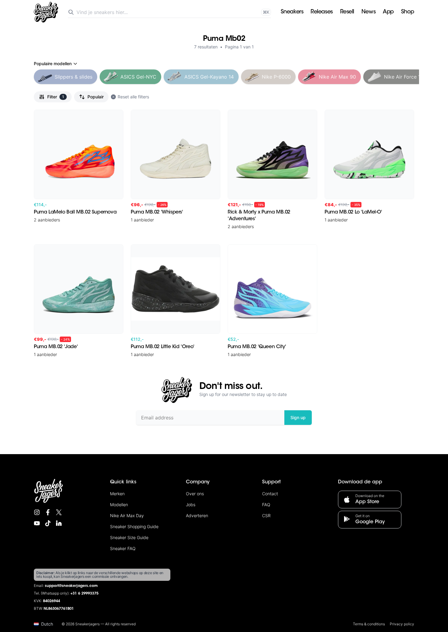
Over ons (195, 493)
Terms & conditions (369, 624)
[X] (59, 512)
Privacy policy (402, 624)
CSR (266, 515)
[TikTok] (48, 523)
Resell (347, 12)
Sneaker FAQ (123, 548)
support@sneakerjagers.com (71, 586)
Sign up (298, 417)
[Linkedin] (59, 523)
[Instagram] (37, 512)
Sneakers (292, 12)
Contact (270, 493)
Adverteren (197, 515)
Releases (321, 12)
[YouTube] (37, 523)
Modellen (119, 504)
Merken (117, 493)
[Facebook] (48, 512)
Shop (407, 12)
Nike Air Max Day (127, 515)
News (368, 12)
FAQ (266, 504)
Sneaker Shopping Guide (134, 526)
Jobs (190, 504)
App (388, 12)
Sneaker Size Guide (129, 537)
